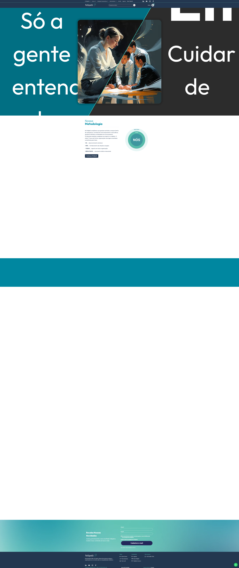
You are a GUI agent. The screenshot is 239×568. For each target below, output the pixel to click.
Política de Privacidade (126, 539)
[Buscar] (134, 5)
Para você (123, 561)
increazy (152, 567)
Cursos (93, 1)
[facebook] (153, 1)
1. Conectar (94, 196)
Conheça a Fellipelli (91, 156)
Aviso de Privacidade (125, 567)
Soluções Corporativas (102, 1)
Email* (122, 531)
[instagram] (150, 1)
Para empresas (124, 558)
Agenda (124, 1)
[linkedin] (143, 1)
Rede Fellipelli (130, 1)
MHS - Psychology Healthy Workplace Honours (121, 321)
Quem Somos (124, 556)
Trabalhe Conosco (137, 561)
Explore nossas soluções (96, 252)
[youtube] (146, 1)
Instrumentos (112, 1)
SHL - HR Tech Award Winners (144, 321)
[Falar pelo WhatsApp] (236, 565)
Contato (119, 1)
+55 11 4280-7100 (150, 556)
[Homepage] (90, 5)
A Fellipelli (87, 1)
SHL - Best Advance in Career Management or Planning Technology (99, 322)
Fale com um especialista (113, 209)
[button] (153, 296)
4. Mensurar (93, 207)
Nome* (122, 527)
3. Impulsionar (93, 203)
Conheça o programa (93, 371)
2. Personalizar (93, 200)
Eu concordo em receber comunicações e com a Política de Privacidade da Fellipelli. (136, 537)
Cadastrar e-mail (137, 543)
